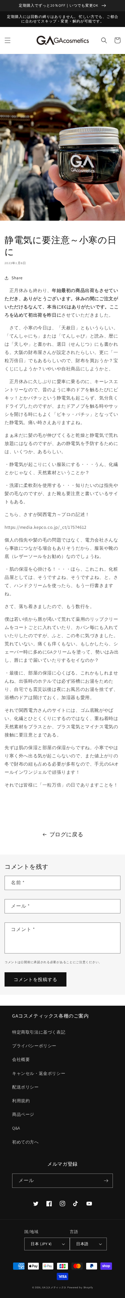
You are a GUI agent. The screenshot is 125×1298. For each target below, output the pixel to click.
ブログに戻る (66, 834)
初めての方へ (25, 1142)
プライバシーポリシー (34, 1045)
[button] (7, 40)
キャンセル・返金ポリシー (38, 1073)
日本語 (82, 1243)
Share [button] (17, 277)
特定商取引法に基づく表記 (38, 1032)
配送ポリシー (25, 1087)
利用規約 (21, 1100)
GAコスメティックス (54, 1287)
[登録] (106, 1181)
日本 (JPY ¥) (41, 1243)
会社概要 (21, 1059)
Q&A (16, 1128)
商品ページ (23, 1114)
